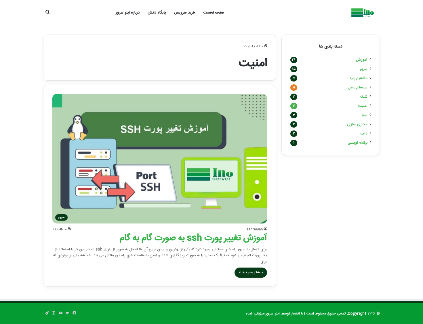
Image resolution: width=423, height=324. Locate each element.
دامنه (363, 133)
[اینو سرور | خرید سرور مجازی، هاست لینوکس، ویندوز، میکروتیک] (362, 13)
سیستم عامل (357, 87)
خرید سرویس (184, 13)
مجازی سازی (357, 124)
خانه (260, 46)
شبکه (363, 97)
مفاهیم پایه (358, 78)
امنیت (362, 106)
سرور (363, 69)
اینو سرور (273, 313)
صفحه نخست (213, 13)
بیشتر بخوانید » (251, 272)
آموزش (361, 60)
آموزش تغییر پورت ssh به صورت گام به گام (193, 238)
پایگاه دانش (157, 13)
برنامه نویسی (357, 143)
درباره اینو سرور (128, 13)
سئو (364, 115)
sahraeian (254, 229)
